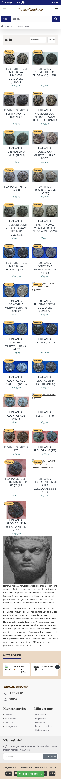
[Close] (48, 369)
